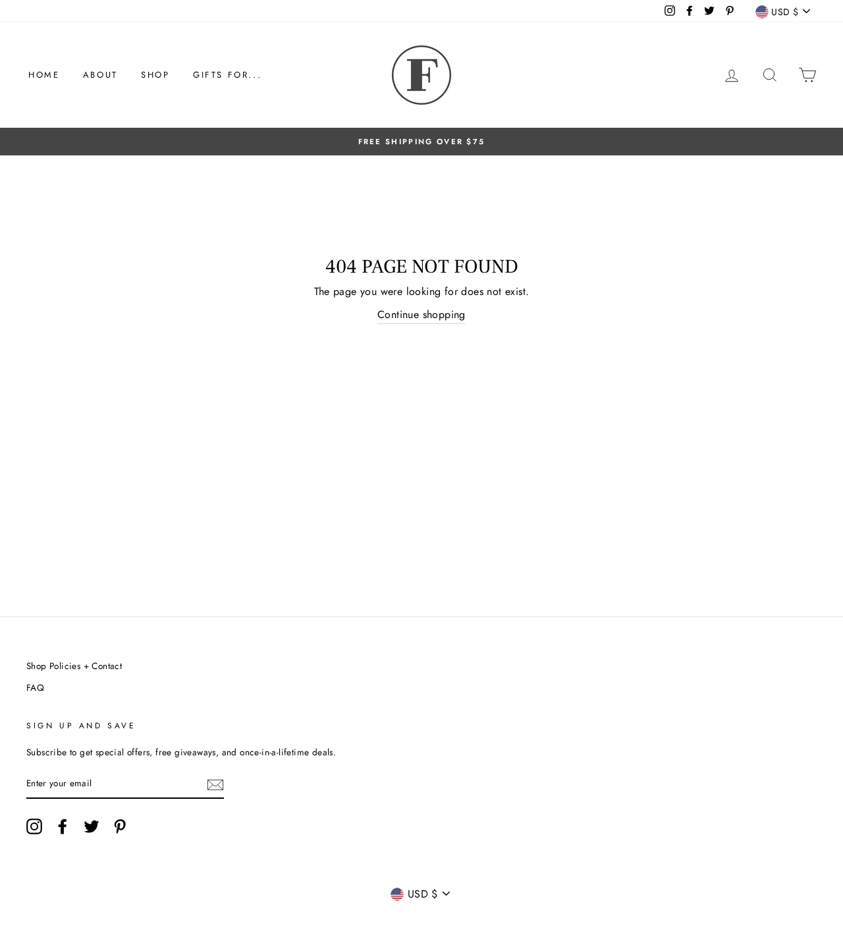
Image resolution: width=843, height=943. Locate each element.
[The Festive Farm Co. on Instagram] (34, 826)
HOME (43, 74)
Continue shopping (421, 314)
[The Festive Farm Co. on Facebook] (62, 826)
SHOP (155, 74)
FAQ (35, 687)
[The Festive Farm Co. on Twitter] (91, 826)
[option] (421, 141)
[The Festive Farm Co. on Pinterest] (120, 826)
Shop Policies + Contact (74, 665)
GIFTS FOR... (227, 74)
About (100, 74)
